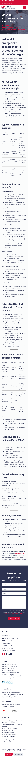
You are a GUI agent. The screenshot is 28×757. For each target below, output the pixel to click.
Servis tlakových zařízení (8, 738)
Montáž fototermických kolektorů (11, 704)
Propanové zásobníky (7, 730)
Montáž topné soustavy (8, 668)
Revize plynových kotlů (8, 740)
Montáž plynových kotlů (8, 722)
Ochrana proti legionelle (8, 678)
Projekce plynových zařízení (9, 728)
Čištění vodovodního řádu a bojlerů (11, 676)
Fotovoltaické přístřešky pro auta (11, 696)
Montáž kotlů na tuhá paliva (9, 666)
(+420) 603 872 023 (9, 1)
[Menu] (24, 7)
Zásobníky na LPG (6, 742)
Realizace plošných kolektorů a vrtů (11, 672)
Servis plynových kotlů (8, 732)
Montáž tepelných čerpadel (9, 664)
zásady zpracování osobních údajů (14, 613)
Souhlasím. (8, 754)
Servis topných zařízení (8, 674)
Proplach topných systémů (9, 670)
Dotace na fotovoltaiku (8, 698)
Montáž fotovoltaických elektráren (11, 692)
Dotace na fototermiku (8, 706)
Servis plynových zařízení (9, 736)
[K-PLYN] (2, 25)
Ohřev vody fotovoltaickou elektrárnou (12, 694)
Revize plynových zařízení (9, 734)
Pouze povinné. (18, 754)
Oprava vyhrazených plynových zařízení (12, 724)
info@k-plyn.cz (8, 3)
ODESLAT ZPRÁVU (14, 618)
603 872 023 (14, 638)
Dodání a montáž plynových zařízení (12, 721)
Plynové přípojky (6, 726)
